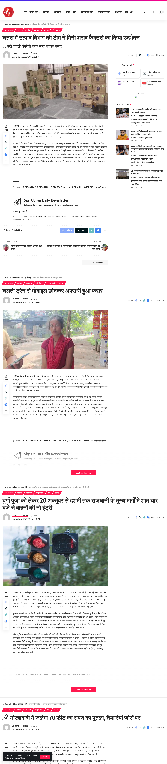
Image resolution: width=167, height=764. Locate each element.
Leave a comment (96, 263)
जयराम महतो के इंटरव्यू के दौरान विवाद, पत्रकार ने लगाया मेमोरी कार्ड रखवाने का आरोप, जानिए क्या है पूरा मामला (147, 149)
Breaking (9, 30)
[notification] (145, 12)
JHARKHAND (72, 187)
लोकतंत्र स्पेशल (135, 123)
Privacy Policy (86, 216)
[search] (149, 12)
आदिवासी (141, 116)
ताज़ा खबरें (97, 187)
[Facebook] (128, 73)
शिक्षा (143, 162)
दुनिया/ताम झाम (135, 119)
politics (141, 155)
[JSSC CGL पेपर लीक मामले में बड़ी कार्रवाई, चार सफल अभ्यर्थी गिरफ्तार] (122, 113)
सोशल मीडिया (146, 123)
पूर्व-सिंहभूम (39, 283)
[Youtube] (152, 83)
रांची (151, 119)
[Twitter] (152, 73)
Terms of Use (18, 758)
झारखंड (27, 30)
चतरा (19, 30)
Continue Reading (83, 473)
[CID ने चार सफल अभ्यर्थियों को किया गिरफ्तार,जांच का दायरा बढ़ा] (122, 174)
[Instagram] (128, 83)
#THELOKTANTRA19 (58, 187)
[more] (136, 12)
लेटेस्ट (58, 30)
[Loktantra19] (8, 12)
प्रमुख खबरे (47, 30)
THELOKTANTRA (86, 187)
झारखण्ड (37, 30)
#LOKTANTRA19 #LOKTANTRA (35, 187)
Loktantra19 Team (20, 53)
